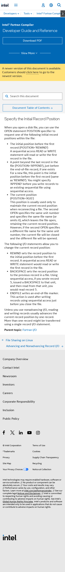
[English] (51, 5)
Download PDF (32, 40)
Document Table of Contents (31, 108)
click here (32, 72)
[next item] (62, 13)
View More (28, 53)
